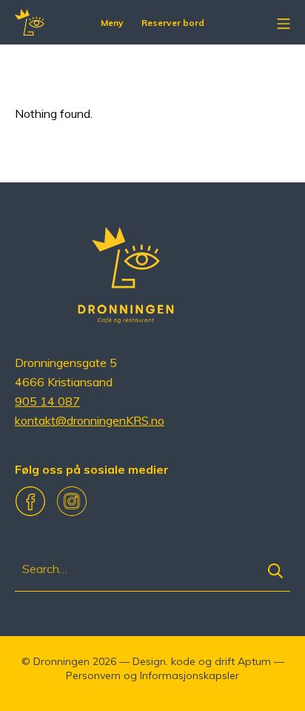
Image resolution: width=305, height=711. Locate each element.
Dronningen (61, 661)
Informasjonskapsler (189, 675)
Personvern (93, 675)
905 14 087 (47, 401)
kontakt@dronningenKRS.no (89, 420)
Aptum (254, 661)
